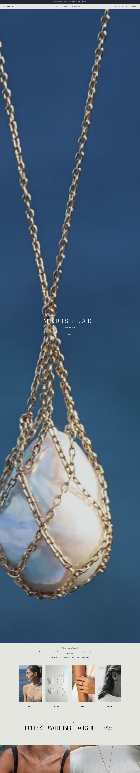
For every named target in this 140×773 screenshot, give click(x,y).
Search (117, 6)
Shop (58, 6)
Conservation (75, 6)
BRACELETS (56, 706)
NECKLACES (30, 706)
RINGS (83, 706)
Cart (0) (133, 6)
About (65, 6)
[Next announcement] (123, 2)
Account (125, 6)
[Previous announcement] (16, 2)
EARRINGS (109, 706)
